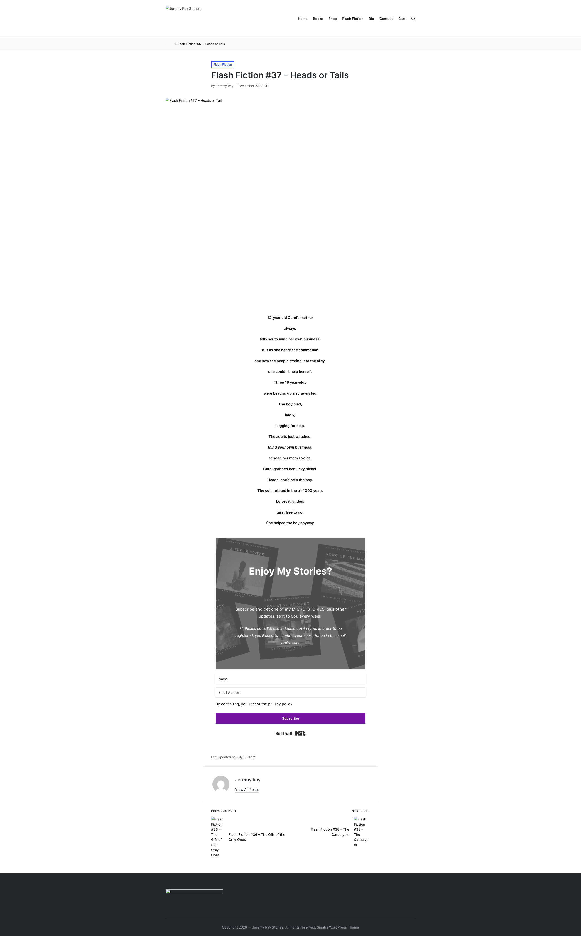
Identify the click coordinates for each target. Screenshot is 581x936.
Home (170, 44)
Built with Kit (291, 733)
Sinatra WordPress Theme (338, 927)
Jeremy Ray (248, 779)
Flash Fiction (222, 64)
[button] (290, 705)
